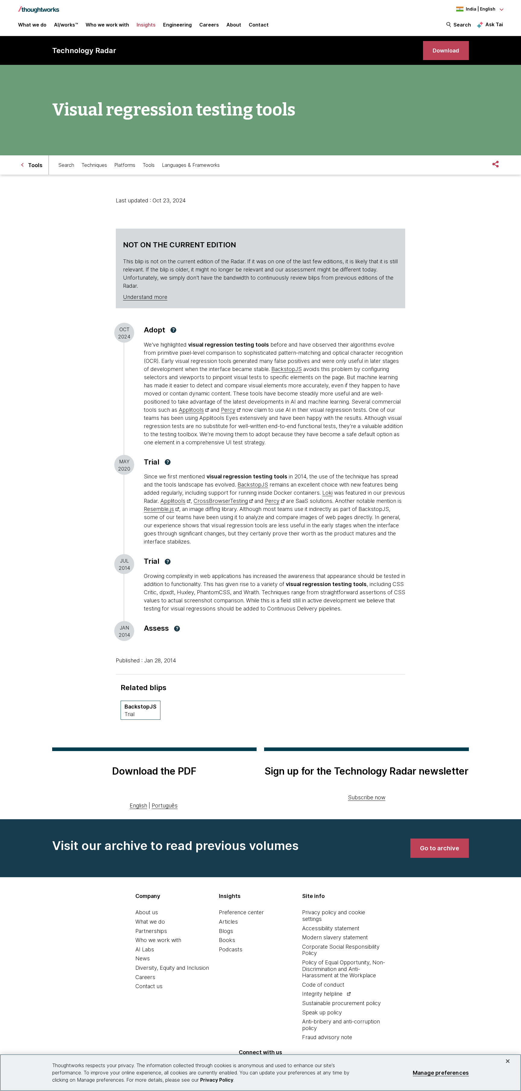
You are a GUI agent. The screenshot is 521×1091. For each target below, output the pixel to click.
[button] (173, 330)
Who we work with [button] (107, 25)
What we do (150, 921)
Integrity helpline (322, 994)
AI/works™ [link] (66, 25)
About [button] (233, 25)
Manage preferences (441, 1072)
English (138, 805)
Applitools (191, 410)
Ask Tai (494, 24)
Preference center (241, 912)
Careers (145, 977)
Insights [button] (146, 25)
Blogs (226, 931)
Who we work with (158, 940)
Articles (228, 921)
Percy (228, 410)
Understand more (145, 297)
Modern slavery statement (335, 937)
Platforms (124, 165)
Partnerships (151, 931)
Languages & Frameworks (191, 165)
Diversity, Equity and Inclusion (172, 968)
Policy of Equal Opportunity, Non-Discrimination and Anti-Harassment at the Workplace (343, 968)
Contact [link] (259, 25)
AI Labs (144, 949)
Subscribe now (366, 797)
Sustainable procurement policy (341, 1003)
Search (462, 25)
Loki (327, 493)
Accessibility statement (330, 928)
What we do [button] (32, 25)
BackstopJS (286, 369)
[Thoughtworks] (38, 6)
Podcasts (230, 949)
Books (227, 940)
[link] (446, 50)
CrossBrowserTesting (221, 501)
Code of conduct (323, 985)
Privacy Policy (216, 1080)
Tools (149, 165)
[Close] (507, 1061)
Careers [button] (209, 25)
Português (165, 805)
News (142, 958)
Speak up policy (322, 1012)
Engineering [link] (177, 25)
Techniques (94, 165)
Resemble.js (159, 509)
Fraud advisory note (327, 1037)
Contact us (149, 986)
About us (146, 912)
